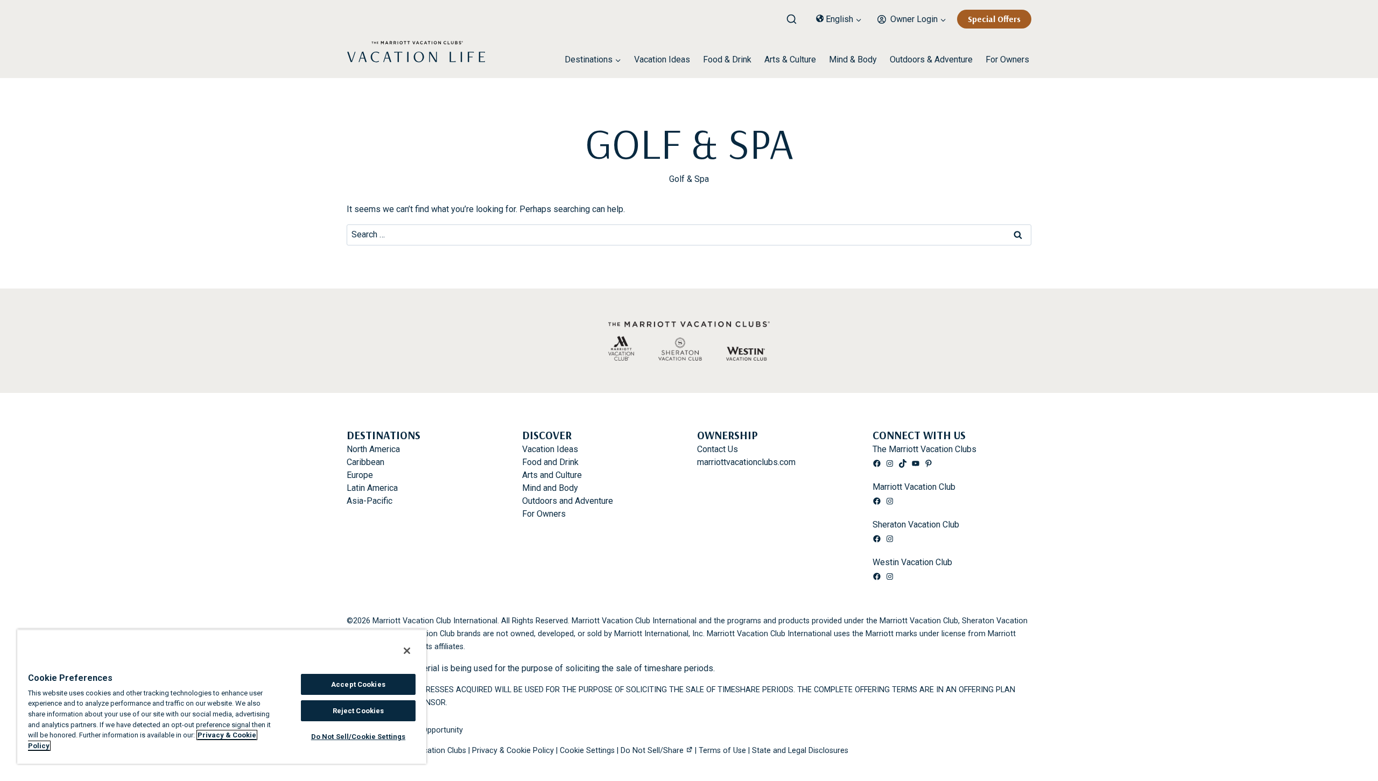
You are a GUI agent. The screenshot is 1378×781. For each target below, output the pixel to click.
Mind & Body (853, 59)
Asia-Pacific (369, 501)
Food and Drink (550, 462)
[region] (221, 696)
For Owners (1007, 59)
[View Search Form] (795, 16)
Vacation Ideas (662, 59)
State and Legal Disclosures (800, 750)
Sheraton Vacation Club (916, 524)
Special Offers (994, 18)
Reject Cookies (358, 711)
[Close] (407, 651)
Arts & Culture (790, 59)
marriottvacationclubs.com (746, 462)
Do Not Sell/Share (652, 750)
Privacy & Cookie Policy (513, 750)
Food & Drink (727, 59)
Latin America (372, 488)
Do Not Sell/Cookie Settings (358, 737)
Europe (360, 475)
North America (373, 449)
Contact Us (717, 449)
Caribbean (365, 462)
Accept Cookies (358, 684)
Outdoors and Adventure (567, 501)
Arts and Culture (552, 475)
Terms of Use (722, 750)
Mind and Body (550, 488)
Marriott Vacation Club (914, 487)
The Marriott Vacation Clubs (924, 449)
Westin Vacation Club (912, 562)
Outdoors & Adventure (931, 59)
